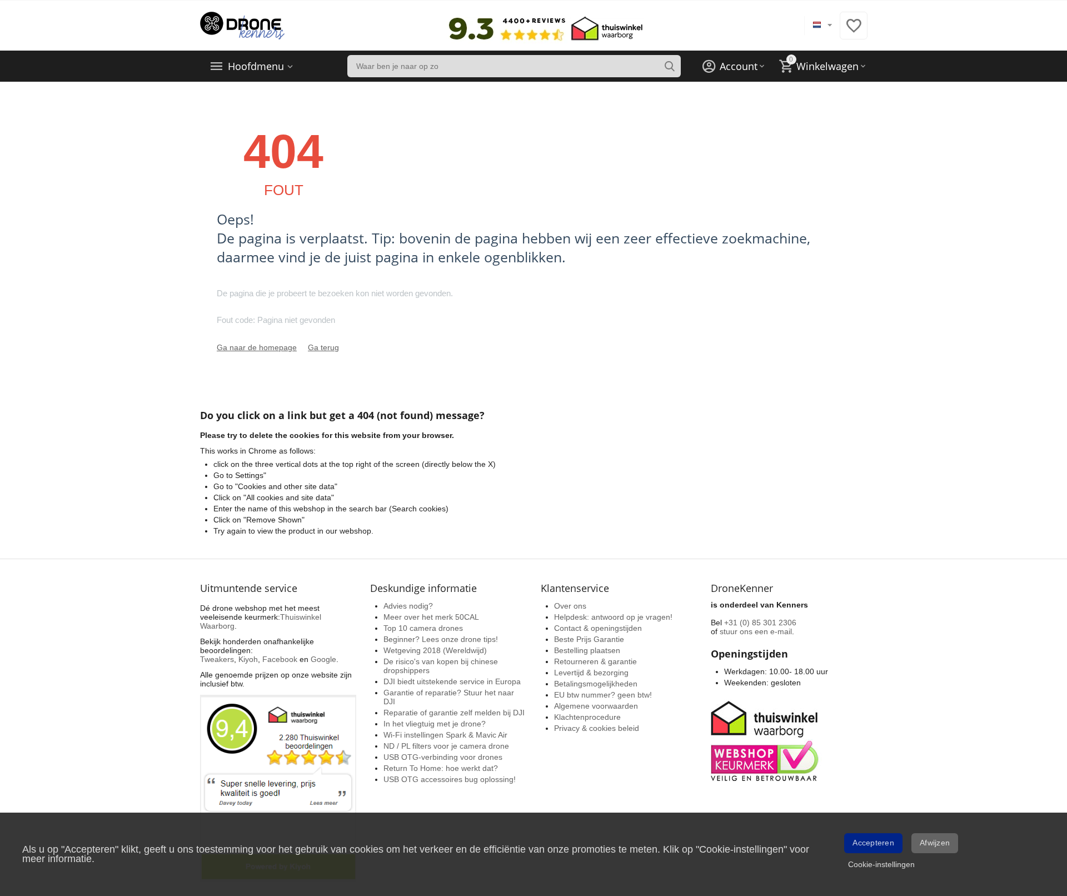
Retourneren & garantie (595, 661)
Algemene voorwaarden (596, 705)
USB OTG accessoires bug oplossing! (449, 779)
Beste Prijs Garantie (589, 639)
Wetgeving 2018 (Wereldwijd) (435, 650)
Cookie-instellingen (881, 864)
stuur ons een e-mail (756, 631)
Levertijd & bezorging (591, 672)
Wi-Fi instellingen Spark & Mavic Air (445, 734)
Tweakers (217, 659)
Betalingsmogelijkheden (595, 683)
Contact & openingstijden (598, 628)
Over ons (570, 605)
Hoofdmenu (256, 66)
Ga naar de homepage (257, 347)
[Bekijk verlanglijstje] (853, 31)
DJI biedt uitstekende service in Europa (452, 681)
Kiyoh (248, 659)
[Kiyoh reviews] (278, 787)
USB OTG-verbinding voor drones (442, 757)
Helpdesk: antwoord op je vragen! (613, 617)
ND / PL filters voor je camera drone (446, 745)
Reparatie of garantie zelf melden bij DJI (454, 712)
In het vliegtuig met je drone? (434, 723)
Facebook (279, 659)
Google (323, 659)
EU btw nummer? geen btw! (603, 694)
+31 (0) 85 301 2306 (760, 622)
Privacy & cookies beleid (596, 728)
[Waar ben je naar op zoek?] (670, 66)
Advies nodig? (408, 605)
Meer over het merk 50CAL (431, 617)
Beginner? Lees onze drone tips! (440, 639)
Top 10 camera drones (423, 628)
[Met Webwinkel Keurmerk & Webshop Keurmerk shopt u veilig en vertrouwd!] (766, 739)
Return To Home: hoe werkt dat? (440, 768)
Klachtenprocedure (587, 717)
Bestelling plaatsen (587, 650)
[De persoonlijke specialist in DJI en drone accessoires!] (242, 25)
